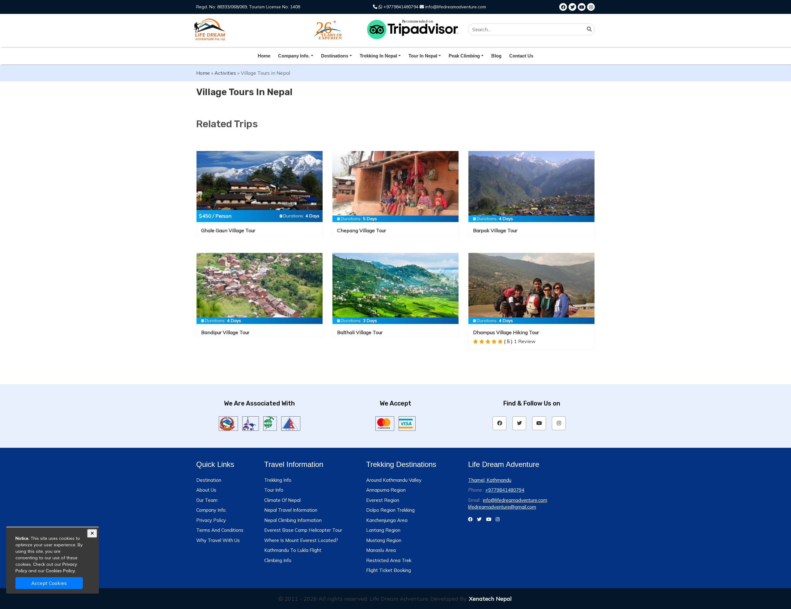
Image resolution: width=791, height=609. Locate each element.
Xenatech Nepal (490, 598)
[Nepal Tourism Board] (251, 423)
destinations (334, 55)
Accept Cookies (49, 583)
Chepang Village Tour (361, 230)
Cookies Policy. (60, 570)
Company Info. (211, 510)
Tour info (273, 490)
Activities (225, 73)
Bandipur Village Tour (225, 332)
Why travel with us (218, 540)
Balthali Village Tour (360, 332)
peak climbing (464, 55)
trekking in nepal (378, 55)
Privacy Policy (211, 520)
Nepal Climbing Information (293, 520)
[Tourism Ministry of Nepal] (228, 423)
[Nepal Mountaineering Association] (290, 423)
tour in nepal (422, 55)
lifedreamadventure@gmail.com (502, 507)
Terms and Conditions (219, 530)
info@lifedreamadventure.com (455, 7)
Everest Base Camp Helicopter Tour (303, 530)
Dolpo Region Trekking (390, 510)
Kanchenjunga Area (387, 520)
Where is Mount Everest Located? (301, 540)
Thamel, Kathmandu (489, 480)
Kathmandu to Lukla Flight (292, 550)
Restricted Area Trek (388, 560)
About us (206, 490)
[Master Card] (385, 423)
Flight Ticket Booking (388, 570)
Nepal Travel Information (290, 510)
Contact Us (521, 55)
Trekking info (277, 480)
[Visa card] (407, 423)
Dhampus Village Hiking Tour (506, 332)
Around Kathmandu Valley (393, 480)
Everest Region (382, 500)
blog (496, 55)
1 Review (519, 341)
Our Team (207, 500)
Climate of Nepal (282, 500)
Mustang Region (383, 540)
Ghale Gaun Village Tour (228, 230)
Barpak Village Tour (495, 230)
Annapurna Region (386, 490)
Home (264, 55)
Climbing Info (277, 560)
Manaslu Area (381, 550)
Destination (208, 480)
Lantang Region (383, 530)
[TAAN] (270, 423)
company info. (294, 55)
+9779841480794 (400, 7)
